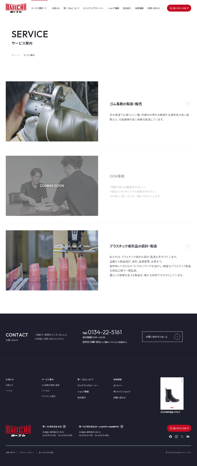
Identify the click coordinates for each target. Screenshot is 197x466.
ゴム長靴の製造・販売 (50, 385)
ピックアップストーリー (93, 8)
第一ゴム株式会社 (16, 8)
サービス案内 (37, 8)
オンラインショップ (121, 391)
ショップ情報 (113, 8)
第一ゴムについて (71, 8)
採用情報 (139, 8)
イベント (9, 390)
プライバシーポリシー (27, 452)
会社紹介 (127, 8)
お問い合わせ (153, 8)
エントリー (118, 385)
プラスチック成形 (48, 396)
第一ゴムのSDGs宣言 (46, 452)
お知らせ (56, 8)
